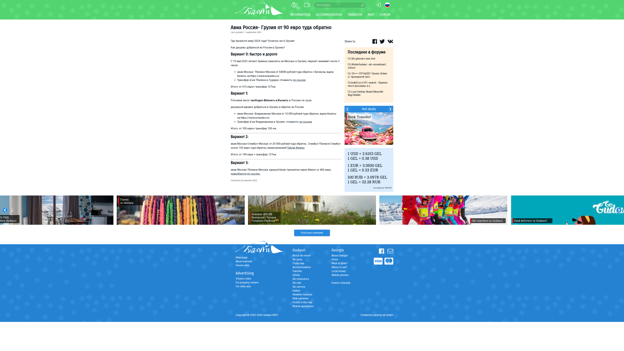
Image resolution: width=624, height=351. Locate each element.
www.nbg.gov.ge (378, 188)
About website (244, 261)
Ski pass (297, 259)
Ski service (298, 286)
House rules (242, 265)
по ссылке (299, 80)
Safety (296, 275)
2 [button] (370, 143)
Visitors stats (243, 278)
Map (371, 14)
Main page (241, 257)
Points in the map (302, 302)
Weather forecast (302, 294)
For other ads (243, 286)
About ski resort (301, 255)
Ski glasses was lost (363, 58)
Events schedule (341, 282)
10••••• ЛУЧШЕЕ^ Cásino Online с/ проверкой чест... (367, 75)
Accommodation (301, 267)
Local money (339, 271)
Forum (385, 14)
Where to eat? (339, 267)
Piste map (298, 263)
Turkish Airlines (296, 147)
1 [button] (367, 143)
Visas (335, 259)
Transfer (297, 271)
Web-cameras (300, 298)
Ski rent (296, 282)
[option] (368, 128)
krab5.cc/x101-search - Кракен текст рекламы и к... (367, 84)
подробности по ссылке (246, 173)
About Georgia (340, 255)
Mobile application (302, 306)
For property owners (247, 282)
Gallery (296, 290)
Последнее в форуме (367, 52)
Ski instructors (300, 278)
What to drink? (340, 263)
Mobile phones (340, 275)
